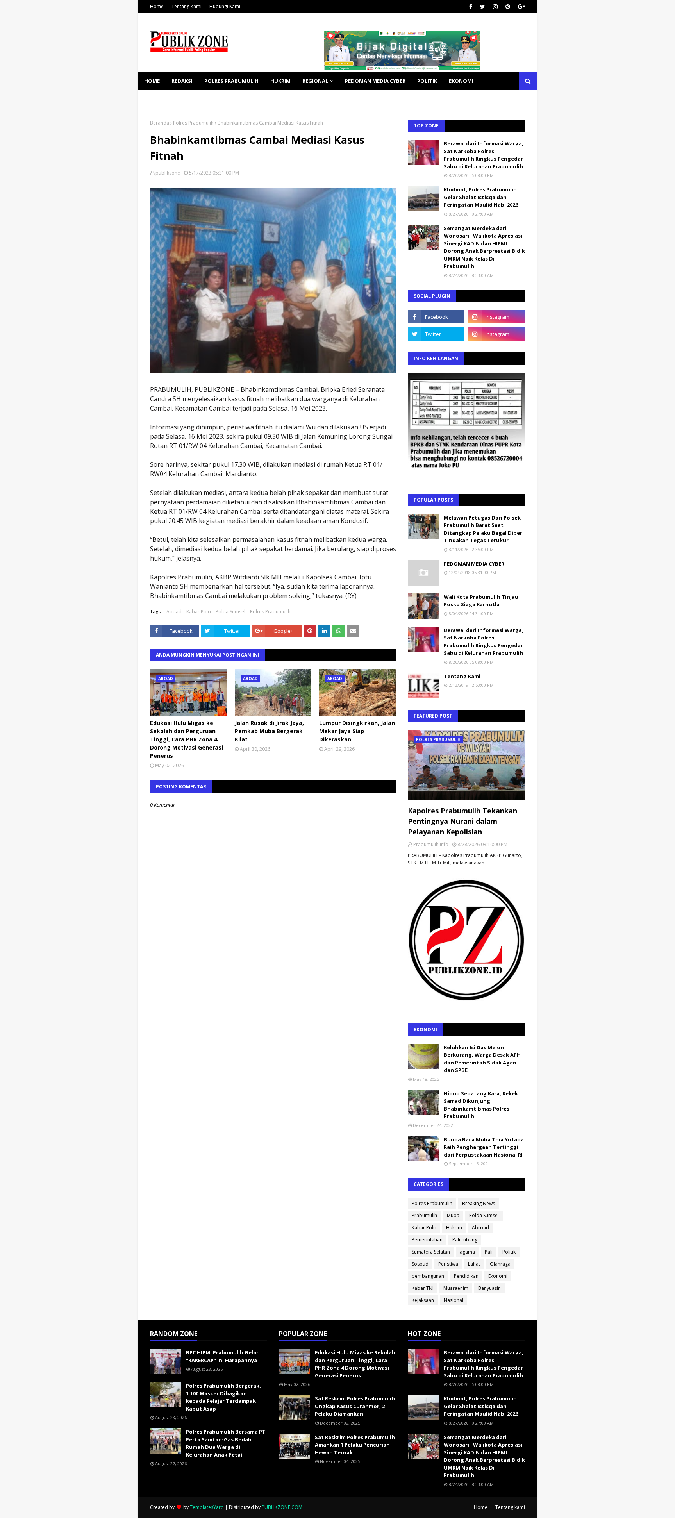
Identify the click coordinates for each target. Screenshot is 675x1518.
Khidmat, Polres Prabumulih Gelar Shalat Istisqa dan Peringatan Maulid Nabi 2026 (481, 197)
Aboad (174, 611)
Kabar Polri (198, 611)
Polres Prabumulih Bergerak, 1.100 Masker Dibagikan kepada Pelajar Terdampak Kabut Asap (223, 1397)
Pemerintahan (427, 1239)
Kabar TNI (423, 1288)
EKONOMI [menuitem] (461, 80)
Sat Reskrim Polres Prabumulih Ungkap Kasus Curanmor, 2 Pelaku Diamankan (355, 1406)
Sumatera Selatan (431, 1251)
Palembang (464, 1239)
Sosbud (420, 1264)
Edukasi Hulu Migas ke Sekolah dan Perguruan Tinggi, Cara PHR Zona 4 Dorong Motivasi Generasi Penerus (186, 739)
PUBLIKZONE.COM (282, 1507)
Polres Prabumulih (193, 123)
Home (157, 6)
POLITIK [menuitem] (427, 80)
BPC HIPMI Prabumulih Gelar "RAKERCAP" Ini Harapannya (222, 1356)
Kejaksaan (423, 1300)
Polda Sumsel (230, 611)
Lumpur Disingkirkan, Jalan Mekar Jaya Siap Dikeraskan (357, 731)
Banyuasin (489, 1288)
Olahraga (500, 1264)
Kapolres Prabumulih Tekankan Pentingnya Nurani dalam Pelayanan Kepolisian (462, 821)
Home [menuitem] (152, 80)
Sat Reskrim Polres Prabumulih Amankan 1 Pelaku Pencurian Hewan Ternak (355, 1445)
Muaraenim (455, 1288)
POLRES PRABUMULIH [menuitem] (231, 80)
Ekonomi (497, 1276)
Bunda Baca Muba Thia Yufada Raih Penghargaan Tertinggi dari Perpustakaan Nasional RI (484, 1147)
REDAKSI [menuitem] (182, 80)
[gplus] (520, 6)
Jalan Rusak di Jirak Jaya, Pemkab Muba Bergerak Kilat (269, 731)
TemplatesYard (207, 1507)
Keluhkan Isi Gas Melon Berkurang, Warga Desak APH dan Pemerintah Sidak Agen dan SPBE (482, 1059)
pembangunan (428, 1276)
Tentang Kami (186, 6)
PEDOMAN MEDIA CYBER (474, 563)
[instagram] (495, 6)
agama (467, 1251)
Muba (453, 1215)
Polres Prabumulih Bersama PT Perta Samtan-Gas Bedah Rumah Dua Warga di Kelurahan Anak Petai (226, 1443)
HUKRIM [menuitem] (280, 80)
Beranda (159, 123)
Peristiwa (448, 1264)
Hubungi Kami (224, 6)
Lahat (474, 1264)
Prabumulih (424, 1215)
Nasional (453, 1300)
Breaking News (478, 1203)
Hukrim (454, 1227)
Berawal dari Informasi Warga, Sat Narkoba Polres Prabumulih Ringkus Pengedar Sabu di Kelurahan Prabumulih (483, 155)
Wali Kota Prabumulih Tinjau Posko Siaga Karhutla (481, 600)
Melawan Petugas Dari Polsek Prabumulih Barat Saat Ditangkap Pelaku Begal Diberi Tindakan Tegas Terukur (484, 529)
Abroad (480, 1227)
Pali (489, 1251)
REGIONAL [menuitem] (315, 80)
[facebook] (470, 6)
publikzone (167, 173)
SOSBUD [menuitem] (197, 98)
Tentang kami (510, 1507)
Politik (509, 1251)
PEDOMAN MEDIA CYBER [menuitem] (375, 80)
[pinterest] (508, 6)
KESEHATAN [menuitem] (159, 98)
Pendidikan (466, 1276)
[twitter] (482, 6)
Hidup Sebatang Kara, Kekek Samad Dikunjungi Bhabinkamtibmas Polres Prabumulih (481, 1105)
